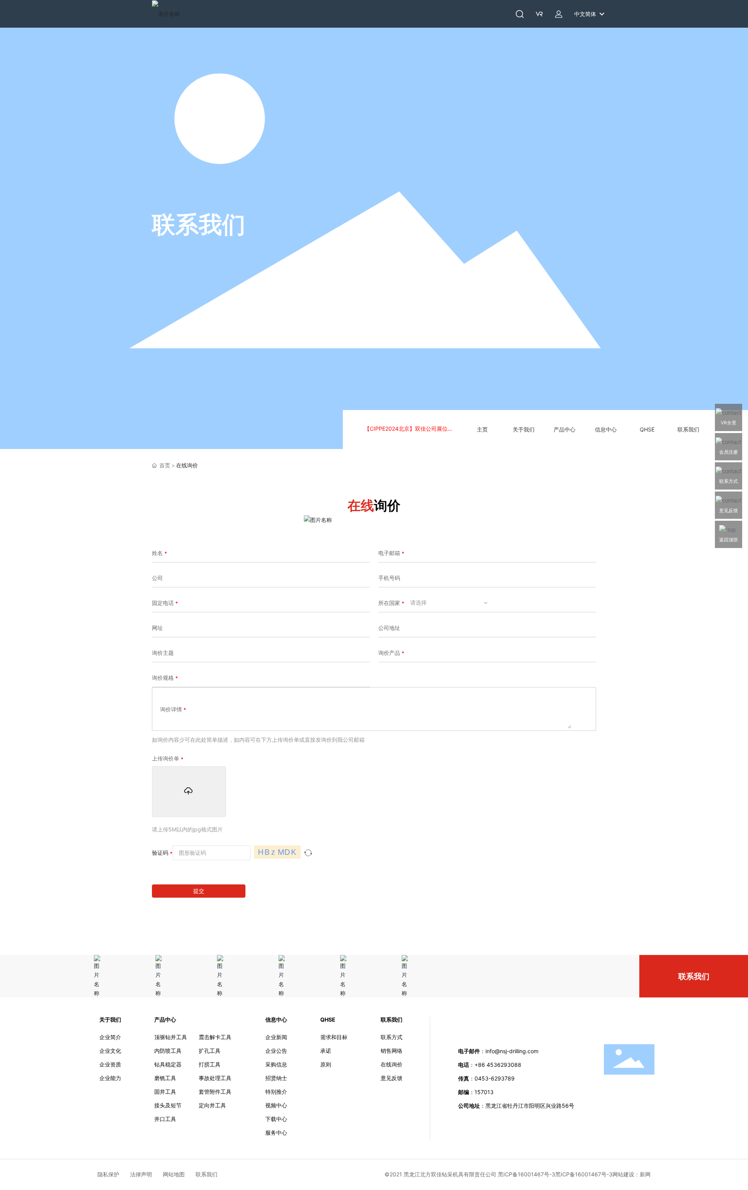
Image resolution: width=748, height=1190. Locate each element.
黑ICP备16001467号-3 (583, 1174)
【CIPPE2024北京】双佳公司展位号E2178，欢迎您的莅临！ (410, 429)
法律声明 (146, 1174)
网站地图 (179, 1174)
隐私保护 (113, 1174)
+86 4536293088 (499, 1064)
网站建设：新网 (631, 1174)
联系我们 (198, 224)
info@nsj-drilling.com (511, 1051)
